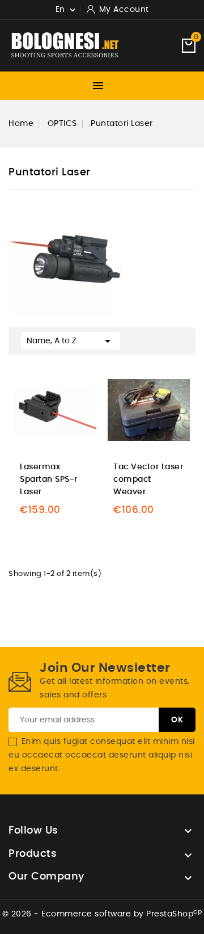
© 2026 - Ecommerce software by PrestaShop (102, 914)
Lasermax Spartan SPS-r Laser (49, 479)
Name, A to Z (70, 341)
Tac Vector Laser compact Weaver (148, 479)
